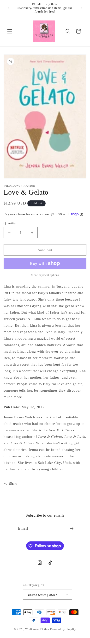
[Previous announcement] (9, 8)
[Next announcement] (81, 8)
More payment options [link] (45, 275)
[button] (9, 31)
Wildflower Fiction (37, 629)
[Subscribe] (71, 528)
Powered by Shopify (63, 629)
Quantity (10, 223)
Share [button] (13, 484)
